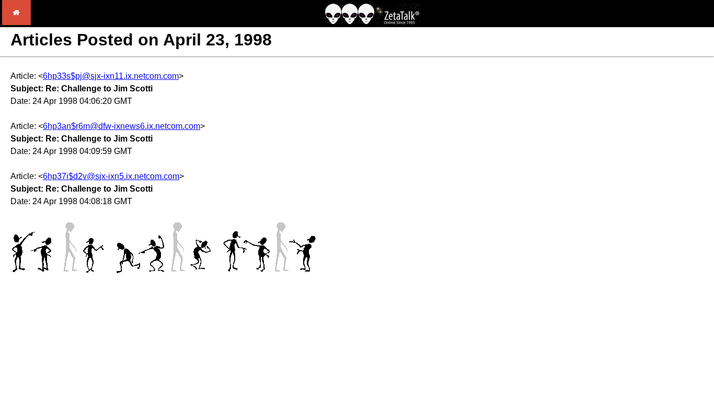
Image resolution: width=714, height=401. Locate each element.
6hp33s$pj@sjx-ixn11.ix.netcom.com (111, 76)
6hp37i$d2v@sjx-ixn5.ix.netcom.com (111, 176)
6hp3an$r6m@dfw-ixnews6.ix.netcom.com (121, 126)
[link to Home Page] (16, 22)
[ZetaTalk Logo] (373, 21)
